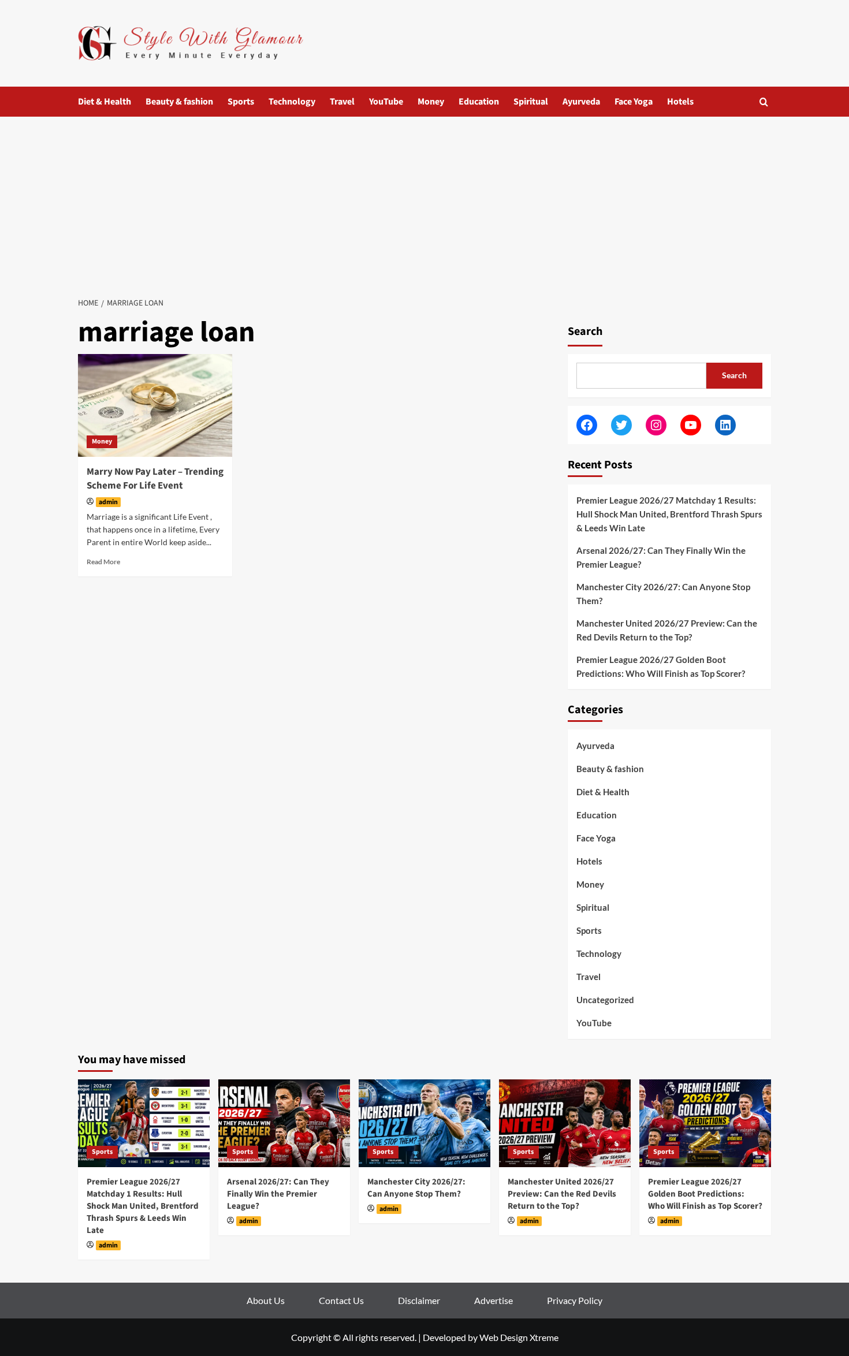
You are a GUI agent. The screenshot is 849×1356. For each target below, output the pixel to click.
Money (431, 101)
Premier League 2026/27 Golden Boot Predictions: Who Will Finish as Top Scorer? (660, 666)
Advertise (493, 1300)
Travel (342, 101)
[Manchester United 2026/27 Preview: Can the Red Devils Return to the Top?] (565, 1123)
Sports (241, 101)
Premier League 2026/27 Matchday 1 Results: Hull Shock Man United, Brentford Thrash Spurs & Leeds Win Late (669, 514)
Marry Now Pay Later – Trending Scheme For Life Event (155, 479)
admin (108, 502)
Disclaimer (419, 1300)
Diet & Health (104, 101)
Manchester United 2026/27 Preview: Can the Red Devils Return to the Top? (666, 630)
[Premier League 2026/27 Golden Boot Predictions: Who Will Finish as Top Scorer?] (705, 1123)
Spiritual (530, 101)
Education (479, 101)
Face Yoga (634, 101)
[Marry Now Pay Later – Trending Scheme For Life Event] (155, 405)
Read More (103, 561)
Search (585, 331)
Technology (292, 101)
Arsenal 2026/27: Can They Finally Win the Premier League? (661, 557)
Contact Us (341, 1300)
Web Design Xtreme (518, 1337)
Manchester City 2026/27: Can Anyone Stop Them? (663, 594)
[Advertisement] (424, 203)
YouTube (386, 101)
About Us (266, 1300)
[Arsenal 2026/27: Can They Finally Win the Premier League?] (284, 1123)
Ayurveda (581, 101)
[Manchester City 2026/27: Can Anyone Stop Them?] (424, 1123)
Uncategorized (605, 999)
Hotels (680, 101)
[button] (764, 102)
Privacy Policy (574, 1300)
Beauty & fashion (179, 101)
